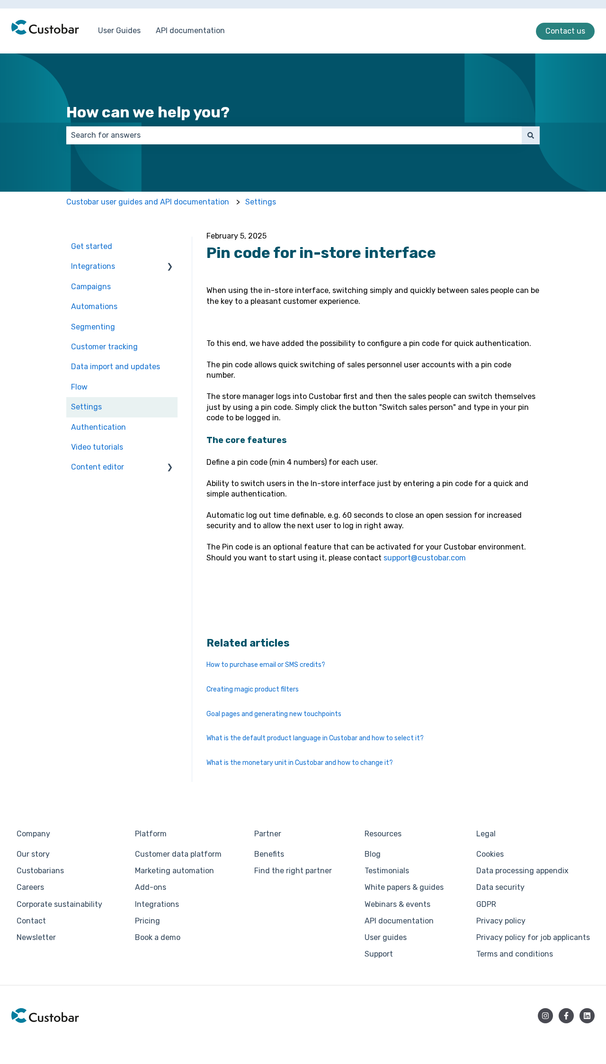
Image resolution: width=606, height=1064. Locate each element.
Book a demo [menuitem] (157, 937)
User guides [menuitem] (386, 937)
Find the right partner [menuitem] (293, 870)
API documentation (190, 30)
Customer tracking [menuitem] (104, 346)
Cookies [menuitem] (490, 854)
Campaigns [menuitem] (91, 286)
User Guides (119, 30)
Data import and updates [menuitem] (115, 366)
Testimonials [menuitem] (387, 870)
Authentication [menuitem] (98, 427)
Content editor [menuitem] (97, 466)
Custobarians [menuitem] (40, 870)
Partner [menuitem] (267, 833)
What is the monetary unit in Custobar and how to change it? (299, 763)
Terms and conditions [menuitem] (514, 953)
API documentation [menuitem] (399, 920)
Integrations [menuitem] (93, 266)
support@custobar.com (424, 557)
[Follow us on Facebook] (566, 1015)
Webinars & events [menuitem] (397, 904)
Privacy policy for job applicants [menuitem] (533, 937)
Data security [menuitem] (500, 887)
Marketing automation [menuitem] (174, 870)
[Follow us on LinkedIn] (587, 1015)
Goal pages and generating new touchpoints (273, 714)
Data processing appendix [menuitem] (522, 870)
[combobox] (294, 135)
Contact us (565, 31)
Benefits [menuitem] (269, 854)
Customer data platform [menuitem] (178, 854)
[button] (170, 267)
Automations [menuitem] (94, 306)
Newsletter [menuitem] (36, 937)
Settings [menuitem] (86, 406)
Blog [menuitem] (373, 854)
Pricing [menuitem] (147, 920)
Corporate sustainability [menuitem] (59, 904)
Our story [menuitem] (33, 854)
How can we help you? (148, 112)
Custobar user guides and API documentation (147, 201)
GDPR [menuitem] (486, 904)
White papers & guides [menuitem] (404, 887)
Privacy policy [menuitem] (501, 920)
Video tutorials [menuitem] (97, 447)
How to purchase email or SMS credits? (265, 665)
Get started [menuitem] (91, 246)
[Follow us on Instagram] (545, 1015)
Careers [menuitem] (30, 887)
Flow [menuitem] (79, 386)
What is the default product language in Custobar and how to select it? (315, 738)
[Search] (531, 135)
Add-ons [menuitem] (150, 887)
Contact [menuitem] (31, 920)
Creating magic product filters (252, 689)
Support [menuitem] (379, 953)
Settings (260, 201)
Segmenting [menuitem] (93, 326)
